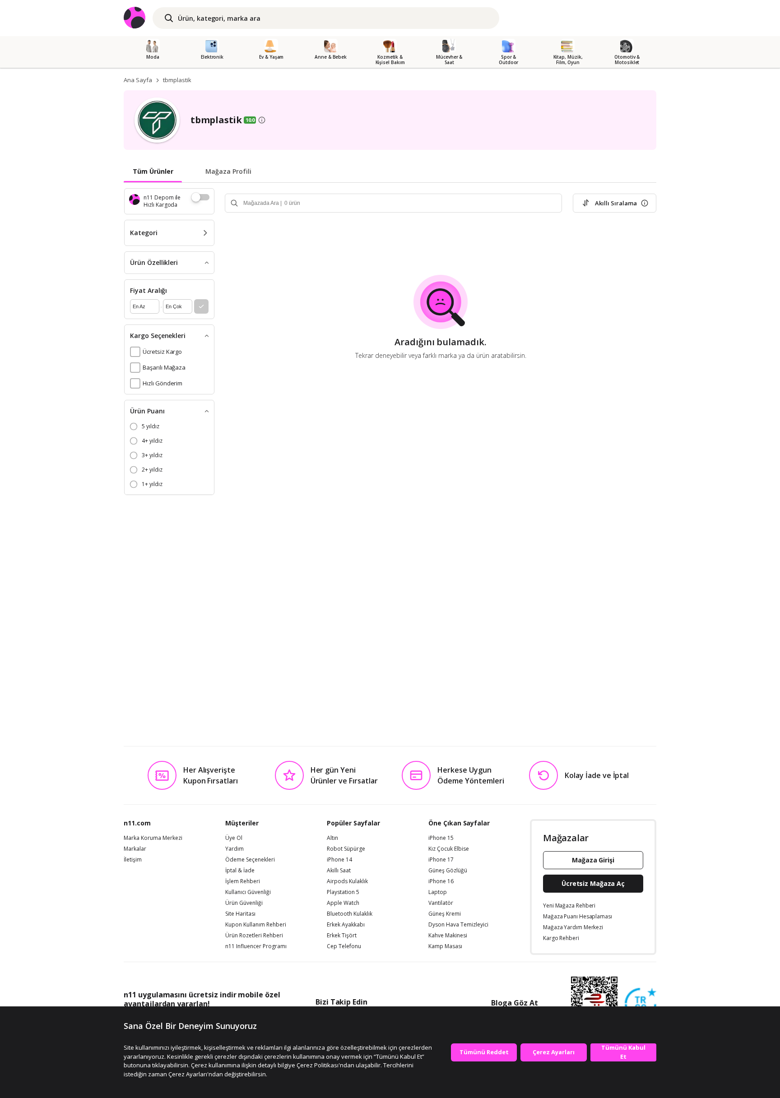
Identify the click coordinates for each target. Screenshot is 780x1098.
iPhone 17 (441, 859)
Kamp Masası (445, 946)
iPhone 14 (339, 859)
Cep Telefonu (344, 946)
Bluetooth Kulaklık (349, 913)
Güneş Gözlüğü (447, 870)
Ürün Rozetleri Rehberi (254, 935)
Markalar (135, 848)
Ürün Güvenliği (244, 903)
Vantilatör (440, 903)
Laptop (437, 892)
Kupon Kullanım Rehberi (255, 924)
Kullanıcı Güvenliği (248, 892)
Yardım (234, 848)
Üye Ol (233, 838)
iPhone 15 (441, 838)
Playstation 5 (343, 892)
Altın (332, 838)
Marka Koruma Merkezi (153, 838)
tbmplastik (177, 80)
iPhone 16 (441, 881)
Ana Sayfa (138, 80)
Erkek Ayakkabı (346, 924)
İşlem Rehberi (242, 881)
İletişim (133, 859)
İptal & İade (240, 870)
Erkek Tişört (342, 935)
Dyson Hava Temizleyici (458, 924)
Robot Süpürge (346, 848)
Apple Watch (343, 903)
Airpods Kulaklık (347, 881)
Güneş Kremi (444, 913)
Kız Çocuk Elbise (448, 848)
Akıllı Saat (339, 870)
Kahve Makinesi (447, 935)
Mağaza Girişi (593, 860)
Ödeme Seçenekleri (250, 859)
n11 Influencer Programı (256, 946)
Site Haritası (240, 913)
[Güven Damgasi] (640, 1004)
